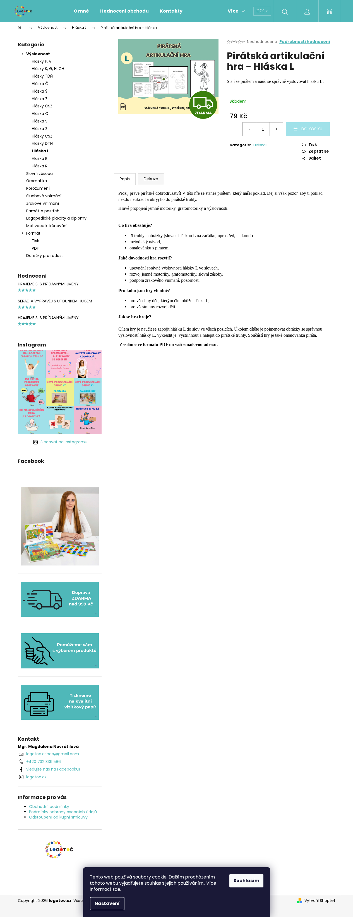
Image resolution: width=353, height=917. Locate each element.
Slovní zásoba (39, 173)
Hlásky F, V (41, 61)
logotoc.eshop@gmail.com (52, 754)
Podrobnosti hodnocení (304, 41)
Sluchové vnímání (43, 196)
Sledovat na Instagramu (63, 442)
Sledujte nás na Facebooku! (53, 769)
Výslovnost (38, 54)
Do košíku (311, 129)
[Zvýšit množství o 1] (276, 129)
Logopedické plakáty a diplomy (56, 218)
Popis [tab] (125, 179)
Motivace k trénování (47, 225)
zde (116, 889)
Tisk (35, 241)
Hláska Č (40, 83)
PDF (35, 248)
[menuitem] (81, 11)
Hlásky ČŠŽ (42, 106)
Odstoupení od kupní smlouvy (58, 817)
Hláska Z (39, 128)
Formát (33, 233)
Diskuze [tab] (151, 179)
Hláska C (40, 113)
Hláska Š (39, 91)
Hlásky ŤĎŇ (42, 76)
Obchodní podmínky (49, 806)
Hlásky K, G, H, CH (48, 68)
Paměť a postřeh (42, 211)
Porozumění (38, 188)
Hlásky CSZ (42, 136)
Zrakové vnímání (42, 203)
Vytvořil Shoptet (319, 900)
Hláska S (39, 121)
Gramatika (36, 181)
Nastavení (107, 903)
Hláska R (39, 158)
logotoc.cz (36, 777)
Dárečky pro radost (44, 255)
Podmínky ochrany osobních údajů (63, 812)
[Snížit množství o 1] (249, 129)
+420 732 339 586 (43, 761)
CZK (260, 11)
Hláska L (40, 151)
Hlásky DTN (42, 143)
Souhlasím (246, 880)
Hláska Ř (39, 166)
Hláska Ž (39, 99)
